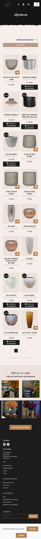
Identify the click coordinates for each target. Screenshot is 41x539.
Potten (5, 471)
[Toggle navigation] (36, 4)
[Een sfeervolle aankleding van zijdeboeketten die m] (10, 389)
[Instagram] (8, 444)
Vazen (5, 473)
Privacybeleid (7, 502)
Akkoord (21, 535)
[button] (20, 45)
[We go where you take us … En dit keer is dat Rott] (10, 409)
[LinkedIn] (5, 444)
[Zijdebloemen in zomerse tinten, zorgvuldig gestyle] (31, 389)
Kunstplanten (7, 465)
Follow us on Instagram (20, 427)
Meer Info (32, 529)
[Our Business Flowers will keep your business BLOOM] (31, 409)
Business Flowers (8, 482)
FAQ (4, 497)
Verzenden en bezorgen (10, 499)
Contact (5, 488)
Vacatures (6, 485)
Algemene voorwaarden (10, 504)
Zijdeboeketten (8, 468)
